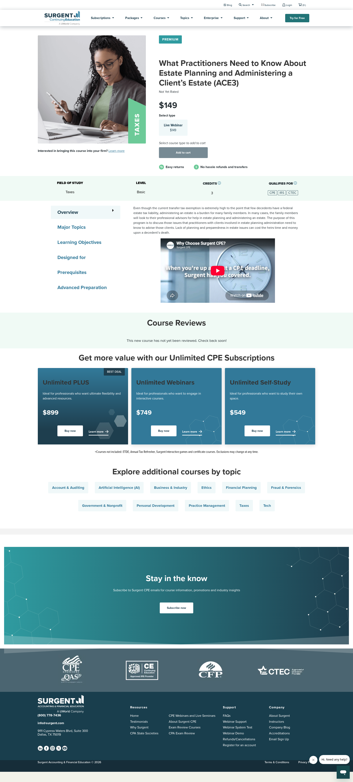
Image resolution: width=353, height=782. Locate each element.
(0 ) (304, 5)
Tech (267, 505)
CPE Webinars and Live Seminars (192, 715)
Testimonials (139, 721)
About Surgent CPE (182, 721)
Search (246, 5)
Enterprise (211, 18)
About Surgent (279, 715)
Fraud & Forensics (286, 487)
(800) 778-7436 (49, 715)
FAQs (226, 715)
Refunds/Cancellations (239, 739)
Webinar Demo (233, 733)
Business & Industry (170, 487)
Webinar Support (235, 721)
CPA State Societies (144, 733)
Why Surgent (139, 727)
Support (239, 18)
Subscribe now (176, 608)
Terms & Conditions (277, 762)
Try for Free (297, 18)
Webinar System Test (237, 727)
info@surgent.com (51, 723)
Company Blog (279, 727)
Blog (229, 5)
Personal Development (155, 505)
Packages (132, 18)
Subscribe (270, 5)
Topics (184, 18)
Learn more (116, 150)
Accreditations (279, 733)
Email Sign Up (279, 739)
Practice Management (207, 505)
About (264, 18)
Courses (159, 18)
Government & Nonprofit (102, 505)
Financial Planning (241, 487)
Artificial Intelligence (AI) (119, 487)
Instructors (276, 721)
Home (134, 715)
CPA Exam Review (182, 733)
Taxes (244, 505)
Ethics (206, 487)
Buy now (70, 431)
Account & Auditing (68, 487)
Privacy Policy (306, 762)
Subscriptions (100, 18)
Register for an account (239, 745)
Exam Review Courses (184, 727)
